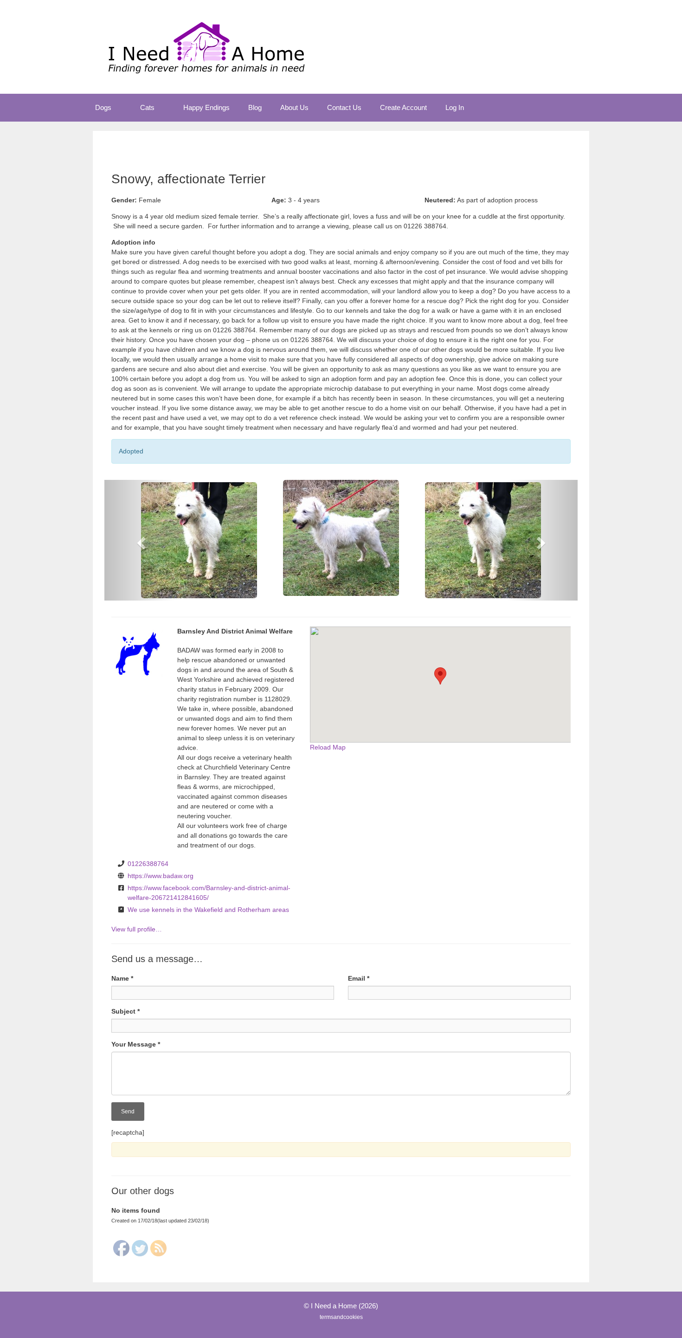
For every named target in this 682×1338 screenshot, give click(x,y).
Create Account (403, 107)
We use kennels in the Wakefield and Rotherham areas (208, 909)
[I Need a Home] (206, 46)
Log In (454, 107)
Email (358, 978)
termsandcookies (341, 1317)
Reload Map (328, 747)
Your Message (135, 1044)
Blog (255, 107)
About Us (294, 107)
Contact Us (344, 107)
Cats (147, 107)
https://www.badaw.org (160, 875)
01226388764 (148, 863)
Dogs (103, 107)
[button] (121, 108)
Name (122, 978)
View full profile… (136, 929)
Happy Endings (206, 107)
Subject (125, 1011)
